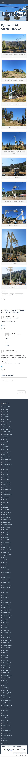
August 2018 (6, 647)
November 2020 (7, 580)
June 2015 (5, 743)
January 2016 (6, 725)
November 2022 (7, 519)
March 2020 (6, 600)
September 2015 (7, 735)
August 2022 (6, 527)
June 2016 (5, 713)
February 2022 (7, 542)
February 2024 (7, 482)
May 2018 (5, 655)
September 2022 (7, 524)
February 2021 (7, 572)
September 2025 (7, 434)
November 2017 (7, 670)
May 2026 (5, 414)
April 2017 (6, 688)
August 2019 (6, 617)
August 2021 (6, 557)
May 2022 (5, 534)
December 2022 (7, 517)
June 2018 (5, 652)
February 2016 (7, 723)
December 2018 (7, 637)
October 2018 (6, 642)
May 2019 (5, 625)
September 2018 (7, 645)
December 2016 (7, 698)
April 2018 (6, 657)
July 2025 (5, 439)
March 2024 (6, 479)
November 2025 (7, 429)
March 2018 (6, 660)
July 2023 (5, 499)
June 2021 (5, 562)
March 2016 (6, 720)
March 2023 (6, 509)
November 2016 (7, 700)
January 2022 (6, 544)
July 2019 (5, 620)
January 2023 (6, 514)
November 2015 (7, 730)
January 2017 (6, 695)
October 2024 (6, 462)
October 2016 (6, 703)
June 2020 (5, 592)
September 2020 (7, 585)
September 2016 (7, 705)
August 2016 (6, 708)
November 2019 (7, 610)
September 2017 (7, 675)
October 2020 (6, 582)
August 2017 (6, 678)
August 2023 (6, 497)
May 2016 (5, 715)
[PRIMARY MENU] (3, 2)
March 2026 (6, 419)
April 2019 (6, 627)
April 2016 (6, 718)
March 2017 (6, 690)
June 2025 (5, 442)
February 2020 (7, 602)
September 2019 (7, 615)
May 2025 (5, 444)
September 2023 (7, 494)
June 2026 (5, 411)
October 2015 (6, 733)
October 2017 (6, 672)
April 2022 (6, 537)
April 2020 (6, 597)
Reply (3, 328)
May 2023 (5, 504)
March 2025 (6, 449)
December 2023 (7, 487)
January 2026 (6, 424)
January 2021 (6, 575)
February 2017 (7, 693)
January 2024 (6, 484)
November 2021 (7, 549)
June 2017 (5, 683)
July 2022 (5, 529)
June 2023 (5, 502)
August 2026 (6, 406)
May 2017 (5, 685)
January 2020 (6, 605)
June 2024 (5, 472)
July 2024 (5, 469)
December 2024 (7, 457)
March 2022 (6, 539)
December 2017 (7, 668)
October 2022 (6, 522)
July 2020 (5, 590)
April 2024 (6, 477)
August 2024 (6, 467)
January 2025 (6, 454)
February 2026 (7, 421)
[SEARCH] (25, 2)
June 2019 (5, 622)
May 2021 (5, 565)
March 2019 (6, 630)
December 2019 (7, 607)
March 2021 (6, 570)
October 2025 (6, 432)
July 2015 (5, 740)
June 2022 (5, 532)
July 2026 (5, 409)
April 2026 (6, 416)
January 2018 (6, 665)
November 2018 (7, 640)
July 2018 (5, 650)
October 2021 (6, 552)
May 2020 (5, 595)
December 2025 (7, 427)
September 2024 (7, 464)
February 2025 (7, 452)
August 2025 (6, 437)
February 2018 (7, 662)
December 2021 (7, 547)
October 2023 (6, 492)
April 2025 (6, 447)
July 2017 (5, 680)
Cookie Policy (10, 750)
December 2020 (7, 577)
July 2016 (5, 710)
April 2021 (6, 567)
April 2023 (6, 507)
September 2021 (7, 555)
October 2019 (6, 612)
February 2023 (7, 512)
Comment (21, 392)
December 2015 (7, 728)
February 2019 (7, 632)
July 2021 (5, 560)
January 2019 (6, 635)
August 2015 (6, 738)
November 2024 (7, 459)
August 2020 (6, 587)
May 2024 (5, 474)
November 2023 (7, 489)
